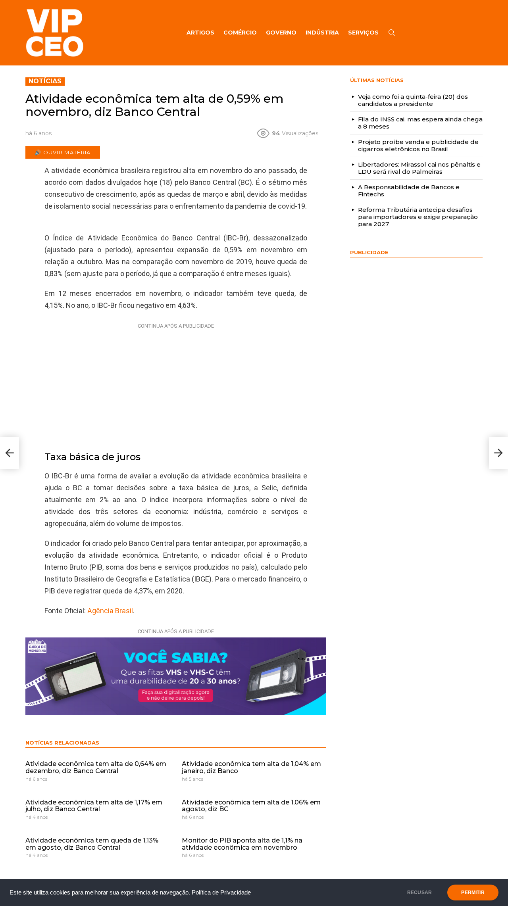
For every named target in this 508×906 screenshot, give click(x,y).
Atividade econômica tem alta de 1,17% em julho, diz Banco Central (93, 806)
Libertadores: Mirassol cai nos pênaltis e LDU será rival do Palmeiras (419, 168)
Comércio (240, 32)
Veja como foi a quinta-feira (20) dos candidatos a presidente (413, 100)
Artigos (200, 32)
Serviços (363, 32)
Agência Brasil (110, 611)
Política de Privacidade (221, 892)
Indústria (322, 32)
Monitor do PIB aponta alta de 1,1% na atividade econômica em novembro (242, 844)
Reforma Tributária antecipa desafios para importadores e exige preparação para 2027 (418, 217)
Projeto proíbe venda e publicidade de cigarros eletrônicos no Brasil (418, 145)
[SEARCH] (392, 32)
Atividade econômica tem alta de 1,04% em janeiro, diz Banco (251, 767)
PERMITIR (472, 892)
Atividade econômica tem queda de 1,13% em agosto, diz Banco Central (91, 844)
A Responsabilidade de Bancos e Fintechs (409, 190)
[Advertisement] (175, 381)
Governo (281, 32)
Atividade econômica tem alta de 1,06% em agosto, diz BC (251, 806)
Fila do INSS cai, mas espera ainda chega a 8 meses (420, 122)
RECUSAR (419, 892)
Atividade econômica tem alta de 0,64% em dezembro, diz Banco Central (95, 767)
